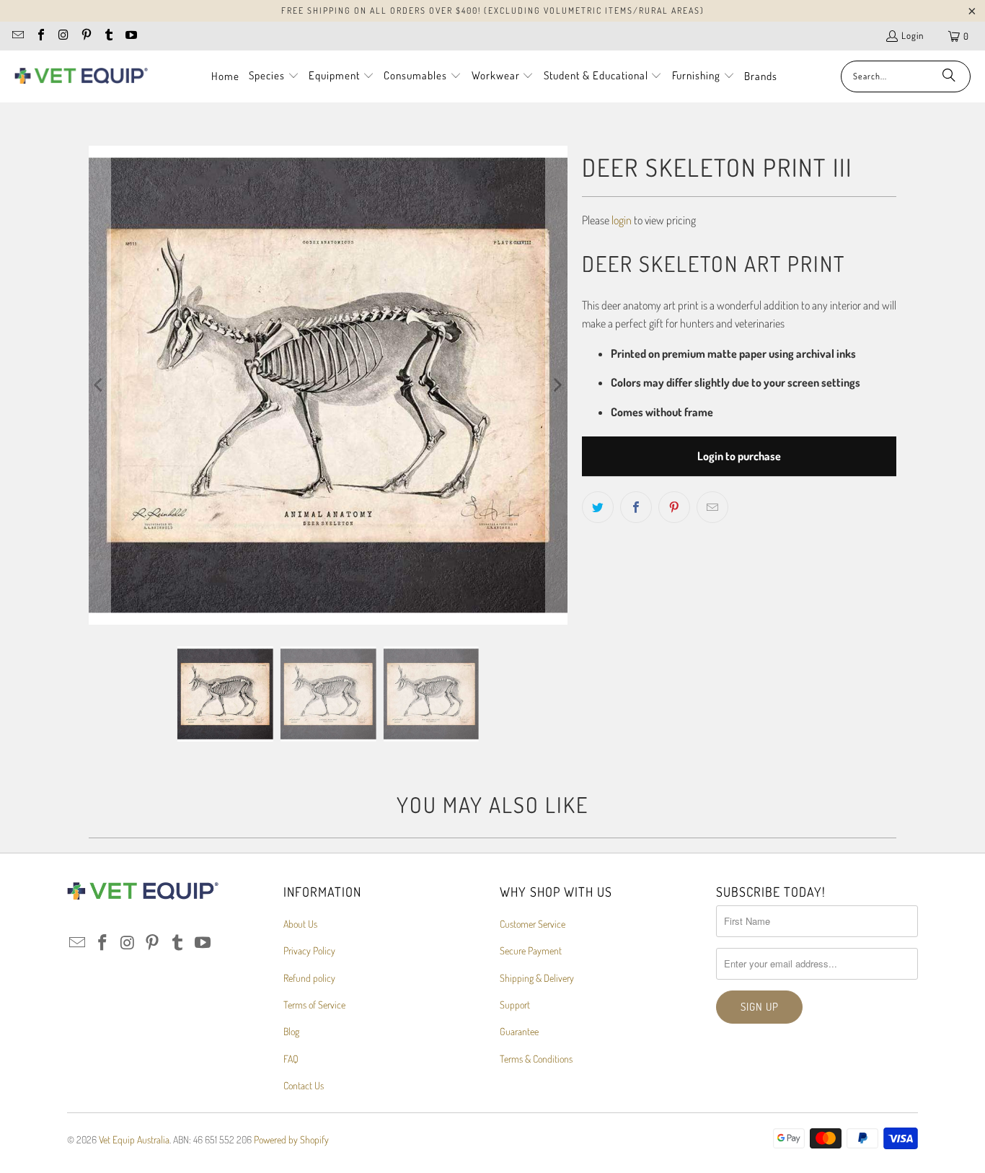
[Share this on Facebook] (636, 507)
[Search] (949, 76)
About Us (300, 924)
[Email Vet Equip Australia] (17, 36)
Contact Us (303, 1085)
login (621, 220)
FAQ (291, 1059)
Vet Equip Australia (134, 1139)
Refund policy (309, 978)
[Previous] (99, 385)
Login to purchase (739, 456)
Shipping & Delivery (537, 978)
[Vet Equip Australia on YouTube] (130, 36)
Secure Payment (531, 950)
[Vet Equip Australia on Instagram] (62, 36)
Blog (291, 1031)
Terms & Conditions (536, 1059)
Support (515, 1004)
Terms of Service (314, 1004)
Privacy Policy (309, 950)
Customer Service (532, 924)
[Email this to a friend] (712, 507)
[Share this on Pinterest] (674, 507)
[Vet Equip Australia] (81, 76)
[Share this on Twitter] (598, 507)
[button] (274, 76)
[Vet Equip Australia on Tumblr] (108, 36)
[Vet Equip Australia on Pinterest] (85, 36)
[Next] (556, 385)
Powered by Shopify (291, 1139)
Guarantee (519, 1031)
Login (912, 35)
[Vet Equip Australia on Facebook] (39, 36)
